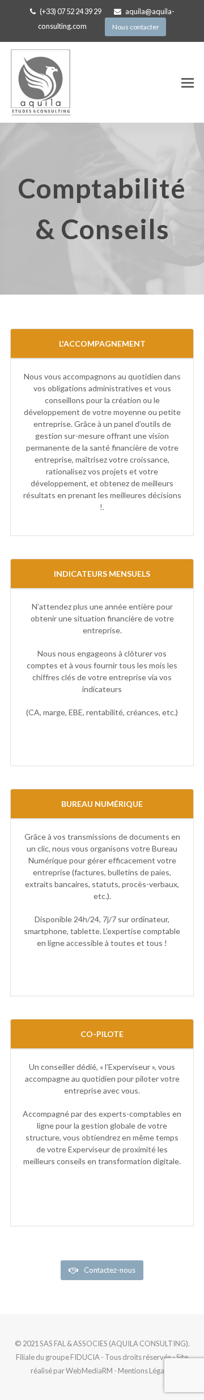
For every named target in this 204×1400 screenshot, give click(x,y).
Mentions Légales (145, 1370)
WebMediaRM (90, 1370)
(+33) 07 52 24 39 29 (70, 11)
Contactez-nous (109, 1269)
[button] (187, 82)
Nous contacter (135, 27)
